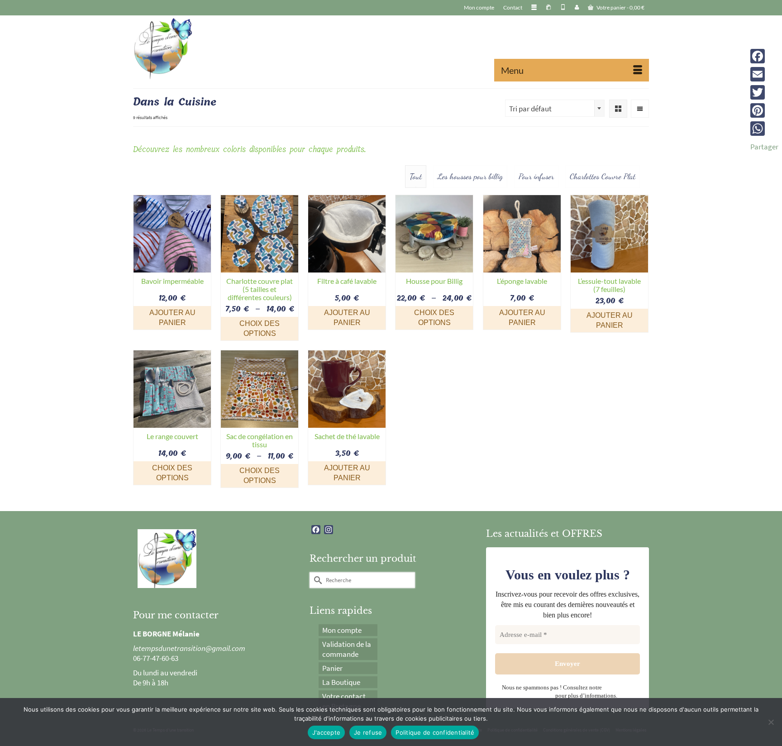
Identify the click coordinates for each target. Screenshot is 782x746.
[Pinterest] (764, 110)
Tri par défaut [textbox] (530, 109)
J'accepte (326, 732)
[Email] (764, 74)
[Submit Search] (316, 580)
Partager (764, 147)
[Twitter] (764, 92)
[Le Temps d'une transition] (214, 48)
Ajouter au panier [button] (172, 317)
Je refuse (368, 732)
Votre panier (620, 7)
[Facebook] (764, 56)
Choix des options (259, 328)
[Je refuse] (770, 722)
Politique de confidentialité (435, 732)
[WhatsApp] (764, 129)
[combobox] (555, 108)
